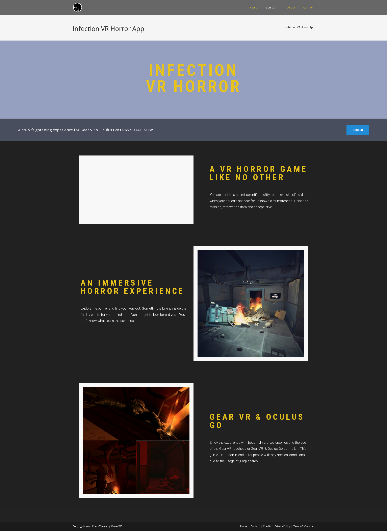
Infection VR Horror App (300, 27)
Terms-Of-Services (303, 526)
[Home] (281, 27)
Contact (255, 526)
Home (243, 526)
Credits (267, 526)
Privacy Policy (282, 526)
